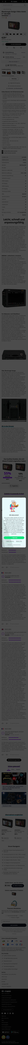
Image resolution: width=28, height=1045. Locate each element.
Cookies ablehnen (10, 541)
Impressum (10, 544)
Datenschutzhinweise (16, 544)
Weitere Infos (19, 541)
